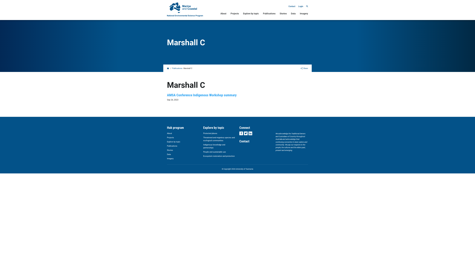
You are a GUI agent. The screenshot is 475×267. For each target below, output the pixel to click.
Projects (235, 13)
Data (293, 13)
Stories (283, 13)
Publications (269, 13)
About (223, 13)
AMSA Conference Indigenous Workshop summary (202, 95)
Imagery (304, 13)
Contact (291, 6)
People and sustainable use (214, 152)
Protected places (210, 133)
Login (300, 6)
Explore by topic (251, 13)
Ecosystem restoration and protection (219, 156)
